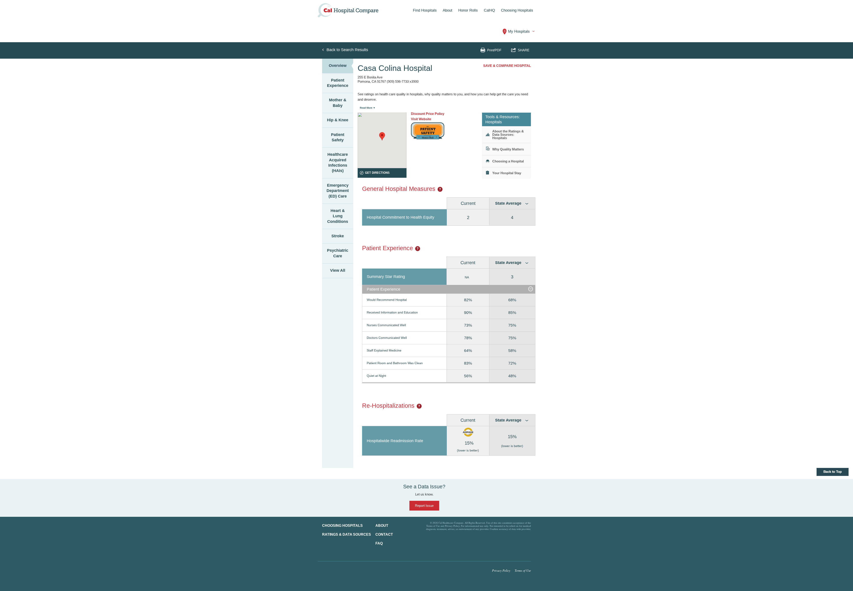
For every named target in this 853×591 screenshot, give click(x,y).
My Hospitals (517, 31)
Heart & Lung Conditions (337, 216)
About (381, 525)
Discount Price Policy (427, 114)
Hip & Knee (337, 120)
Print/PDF (494, 50)
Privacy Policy (501, 570)
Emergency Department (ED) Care (338, 190)
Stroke (337, 236)
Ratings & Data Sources (346, 534)
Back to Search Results (347, 50)
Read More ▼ (367, 107)
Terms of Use (523, 570)
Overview (338, 65)
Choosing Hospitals (342, 525)
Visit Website (421, 119)
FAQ (379, 543)
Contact (384, 534)
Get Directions (377, 172)
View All (337, 270)
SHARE (523, 50)
